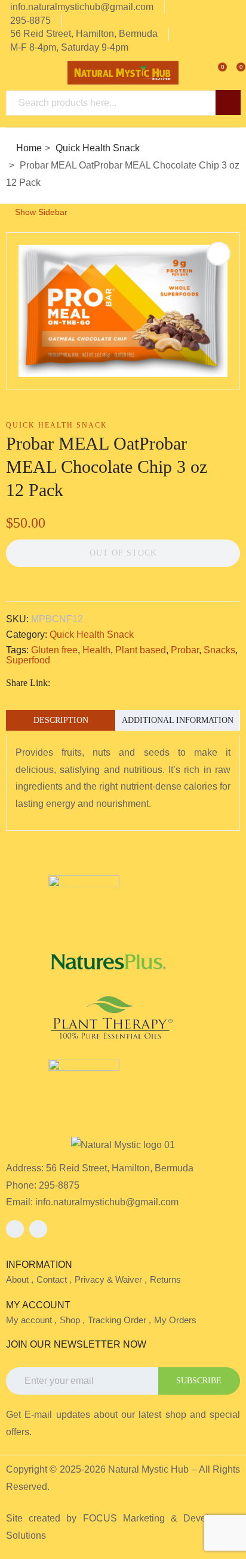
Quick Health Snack (98, 148)
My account (29, 1320)
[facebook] (15, 1229)
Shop (70, 1320)
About (17, 1279)
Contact (51, 1279)
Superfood (28, 660)
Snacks (219, 650)
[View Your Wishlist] (214, 72)
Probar (185, 650)
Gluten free (54, 650)
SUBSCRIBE (199, 1380)
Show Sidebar (40, 212)
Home (29, 148)
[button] (232, 72)
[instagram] (38, 1229)
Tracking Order (117, 1320)
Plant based (140, 650)
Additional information (177, 720)
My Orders (175, 1320)
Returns (165, 1279)
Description (60, 720)
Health (96, 650)
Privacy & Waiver (108, 1279)
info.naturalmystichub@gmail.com (107, 1202)
